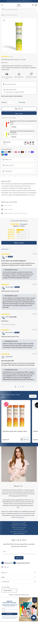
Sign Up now (19, 557)
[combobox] (19, 9)
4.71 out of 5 (23, 224)
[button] (36, 5)
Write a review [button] (19, 243)
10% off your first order (19, 527)
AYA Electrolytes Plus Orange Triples (15, 431)
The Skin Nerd (17, 594)
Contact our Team (8, 563)
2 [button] (18, 386)
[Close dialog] (36, 599)
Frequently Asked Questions (23, 563)
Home (2, 15)
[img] (5, 254)
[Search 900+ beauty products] (3, 9)
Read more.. (22, 517)
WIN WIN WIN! (9, 613)
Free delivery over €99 (19, 523)
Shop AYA (33, 396)
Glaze (27, 594)
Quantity (4, 102)
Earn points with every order (19, 531)
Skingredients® (16, 495)
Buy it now (19, 113)
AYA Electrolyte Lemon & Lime (11, 15)
